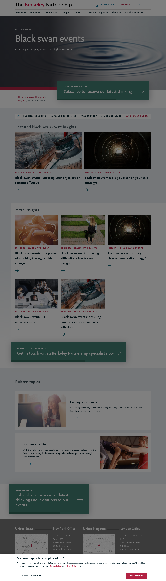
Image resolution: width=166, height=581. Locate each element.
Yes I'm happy (137, 576)
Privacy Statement (72, 566)
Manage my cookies (30, 576)
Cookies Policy (55, 566)
